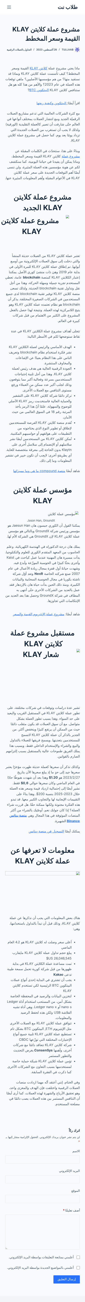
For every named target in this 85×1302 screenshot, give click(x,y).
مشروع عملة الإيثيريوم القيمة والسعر (38, 614)
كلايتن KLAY (38, 68)
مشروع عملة (71, 156)
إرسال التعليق (67, 1279)
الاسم (76, 1151)
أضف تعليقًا (71, 1210)
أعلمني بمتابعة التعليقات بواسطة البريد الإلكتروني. (41, 1257)
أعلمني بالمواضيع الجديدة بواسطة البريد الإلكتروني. (40, 1268)
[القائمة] (9, 7)
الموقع (75, 1191)
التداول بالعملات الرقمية (19, 49)
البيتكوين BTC (39, 90)
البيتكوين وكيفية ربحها (52, 103)
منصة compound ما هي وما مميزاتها (39, 471)
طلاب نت (68, 7)
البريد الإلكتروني (69, 1171)
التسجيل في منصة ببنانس (46, 831)
